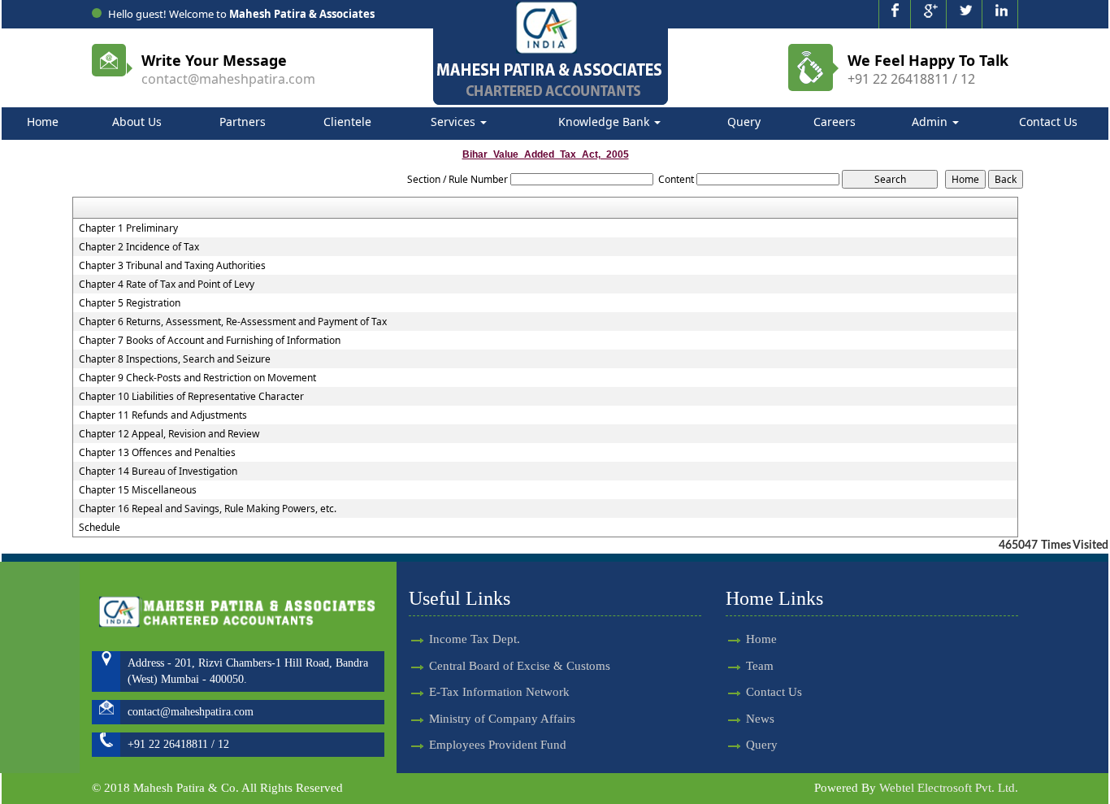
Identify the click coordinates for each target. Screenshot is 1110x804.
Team (760, 665)
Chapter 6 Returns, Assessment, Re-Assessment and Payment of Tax (233, 321)
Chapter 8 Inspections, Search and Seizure (175, 359)
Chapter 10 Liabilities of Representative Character (191, 396)
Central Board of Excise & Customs (519, 665)
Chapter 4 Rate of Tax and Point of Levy (166, 284)
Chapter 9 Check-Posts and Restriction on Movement (197, 378)
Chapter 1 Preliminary (128, 228)
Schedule (99, 527)
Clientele (347, 121)
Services (455, 121)
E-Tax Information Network (499, 691)
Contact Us (1048, 121)
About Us (137, 121)
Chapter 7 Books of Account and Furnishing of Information (209, 340)
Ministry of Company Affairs (502, 718)
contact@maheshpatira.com (228, 79)
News (760, 718)
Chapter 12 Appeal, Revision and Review (169, 434)
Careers (834, 121)
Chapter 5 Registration (129, 303)
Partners (242, 121)
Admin (931, 121)
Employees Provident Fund (497, 744)
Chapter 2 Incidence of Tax (139, 247)
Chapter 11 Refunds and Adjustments (163, 415)
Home (43, 121)
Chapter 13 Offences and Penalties (157, 452)
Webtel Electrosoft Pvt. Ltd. (948, 787)
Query (744, 121)
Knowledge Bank (605, 121)
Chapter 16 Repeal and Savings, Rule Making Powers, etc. (207, 508)
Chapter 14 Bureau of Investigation (158, 471)
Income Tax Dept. (474, 638)
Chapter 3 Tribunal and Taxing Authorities (172, 265)
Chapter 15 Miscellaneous (138, 490)
